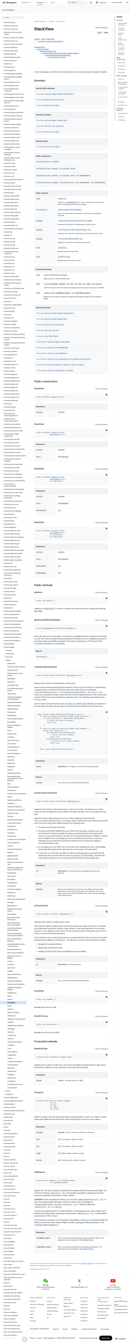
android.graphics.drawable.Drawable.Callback (65, 365)
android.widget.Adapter (71, 53)
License (39, 1338)
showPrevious (63, 257)
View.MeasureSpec (86, 1240)
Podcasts (33, 1321)
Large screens (68, 1303)
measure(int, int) (58, 1193)
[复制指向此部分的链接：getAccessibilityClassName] (62, 620)
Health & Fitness (52, 1308)
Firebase (74, 1329)
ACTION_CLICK (50, 951)
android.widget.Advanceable (58, 342)
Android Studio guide (104, 1305)
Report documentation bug (120, 1305)
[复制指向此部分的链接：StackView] (46, 388)
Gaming (49, 1301)
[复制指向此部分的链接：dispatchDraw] (49, 1049)
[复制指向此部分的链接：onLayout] (45, 1092)
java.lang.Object (39, 47)
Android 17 (84, 1301)
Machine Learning (53, 1304)
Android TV (67, 1316)
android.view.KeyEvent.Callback (60, 370)
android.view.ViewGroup (48, 51)
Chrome (65, 1329)
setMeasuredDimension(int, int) (90, 1200)
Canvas (57, 275)
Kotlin (99, 33)
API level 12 (104, 667)
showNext (61, 248)
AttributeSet (65, 169)
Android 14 (84, 1311)
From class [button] (55, 94)
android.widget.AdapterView (52, 53)
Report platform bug (120, 1301)
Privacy (49, 1314)
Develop (40, 2)
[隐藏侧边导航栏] (25, 1339)
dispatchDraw (49, 275)
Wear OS (66, 1306)
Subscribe (106, 1338)
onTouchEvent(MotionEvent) (46, 692)
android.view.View (43, 49)
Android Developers (40, 21)
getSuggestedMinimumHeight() (88, 1222)
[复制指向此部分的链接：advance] (44, 592)
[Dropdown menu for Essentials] (31, 2)
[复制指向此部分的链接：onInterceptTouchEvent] (59, 793)
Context (48, 162)
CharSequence (41, 210)
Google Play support (120, 1309)
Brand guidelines (49, 1338)
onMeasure (48, 293)
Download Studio (102, 1315)
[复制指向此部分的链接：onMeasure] (47, 1172)
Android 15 (84, 1308)
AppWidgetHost (72, 202)
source (94, 692)
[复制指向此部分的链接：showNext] (46, 991)
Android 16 (84, 1304)
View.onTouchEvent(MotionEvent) (48, 821)
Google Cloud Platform (89, 1329)
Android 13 (84, 1314)
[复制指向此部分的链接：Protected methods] (59, 1041)
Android (32, 1301)
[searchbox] (13, 17)
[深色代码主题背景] (106, 394)
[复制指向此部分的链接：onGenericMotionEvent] (59, 667)
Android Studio (117, 2)
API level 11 (104, 27)
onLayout (47, 284)
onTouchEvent (63, 239)
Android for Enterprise (37, 1304)
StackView (40, 162)
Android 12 (84, 1317)
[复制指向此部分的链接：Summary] (47, 81)
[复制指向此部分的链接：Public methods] (55, 585)
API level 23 (104, 620)
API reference (8, 10)
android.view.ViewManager (57, 348)
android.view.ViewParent (57, 353)
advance (61, 199)
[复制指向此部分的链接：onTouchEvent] (50, 906)
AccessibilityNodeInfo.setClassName (50, 644)
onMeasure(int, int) (43, 1207)
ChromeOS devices (70, 1310)
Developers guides (103, 1308)
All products (105, 1329)
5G (48, 1317)
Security (32, 1308)
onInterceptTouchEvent (67, 230)
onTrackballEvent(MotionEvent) (73, 692)
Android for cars (69, 1313)
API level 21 (104, 522)
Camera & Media (52, 1311)
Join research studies (121, 1313)
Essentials (25, 2)
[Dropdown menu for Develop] (45, 2)
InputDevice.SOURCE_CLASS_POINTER (79, 704)
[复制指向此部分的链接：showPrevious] (50, 1016)
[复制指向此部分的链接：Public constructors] (60, 381)
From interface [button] (53, 342)
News (32, 1314)
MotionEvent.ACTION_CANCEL (82, 856)
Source (32, 1311)
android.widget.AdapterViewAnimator (58, 55)
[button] (13, 22)
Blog (31, 1317)
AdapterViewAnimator (54, 42)
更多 (52, 2)
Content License (87, 1263)
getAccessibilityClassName (69, 210)
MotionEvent (81, 221)
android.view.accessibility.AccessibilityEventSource (69, 359)
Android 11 (84, 1321)
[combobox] (77, 2)
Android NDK (101, 1318)
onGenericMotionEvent (67, 221)
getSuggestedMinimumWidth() (46, 1225)
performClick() (59, 940)
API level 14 (104, 469)
